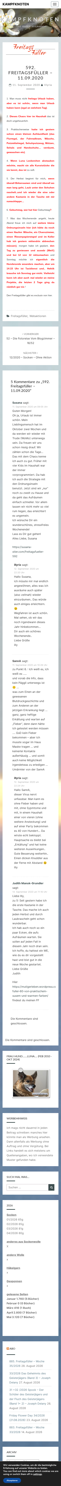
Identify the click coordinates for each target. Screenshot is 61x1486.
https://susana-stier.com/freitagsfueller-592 (28, 551)
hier (50, 295)
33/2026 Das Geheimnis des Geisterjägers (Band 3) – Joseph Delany (29, 1378)
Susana (17, 402)
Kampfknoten (16, 4)
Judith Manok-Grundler (28, 883)
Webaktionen (37, 316)
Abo (12, 1348)
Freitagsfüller (19, 316)
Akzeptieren (12, 1480)
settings (37, 1474)
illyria (48, 85)
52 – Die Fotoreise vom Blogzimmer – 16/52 (30, 339)
